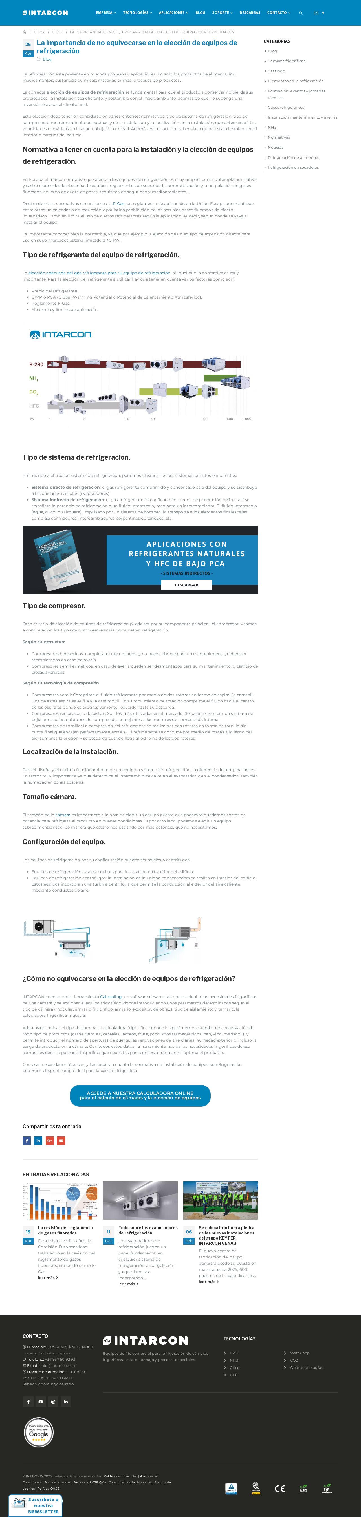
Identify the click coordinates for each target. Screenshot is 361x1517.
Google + (50, 1140)
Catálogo (276, 71)
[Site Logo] (45, 12)
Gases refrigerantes (286, 107)
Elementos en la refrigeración (296, 81)
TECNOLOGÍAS (135, 12)
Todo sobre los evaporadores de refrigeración (148, 1230)
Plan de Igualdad (58, 1482)
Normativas (279, 137)
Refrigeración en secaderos (293, 167)
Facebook (27, 1140)
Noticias (275, 147)
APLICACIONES (172, 12)
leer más (47, 1278)
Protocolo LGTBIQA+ (90, 1482)
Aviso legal (148, 1476)
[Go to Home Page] (24, 32)
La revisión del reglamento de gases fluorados (65, 1230)
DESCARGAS (250, 12)
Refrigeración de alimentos (293, 157)
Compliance (32, 1482)
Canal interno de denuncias (130, 1482)
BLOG (201, 12)
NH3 (272, 127)
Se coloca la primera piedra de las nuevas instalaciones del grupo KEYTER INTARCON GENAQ (226, 1235)
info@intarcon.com (58, 1365)
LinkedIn (38, 1140)
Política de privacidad (120, 1476)
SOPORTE (220, 12)
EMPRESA (104, 12)
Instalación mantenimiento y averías (302, 117)
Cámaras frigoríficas (286, 61)
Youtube (41, 1401)
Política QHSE (49, 1489)
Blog (47, 59)
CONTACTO (277, 12)
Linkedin (66, 1401)
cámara (62, 814)
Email (61, 1140)
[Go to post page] (60, 1200)
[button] (301, 13)
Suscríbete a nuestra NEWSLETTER (43, 1505)
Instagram (53, 1401)
